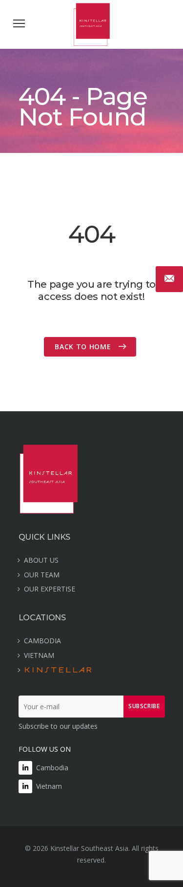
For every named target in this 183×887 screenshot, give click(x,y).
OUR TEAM (42, 574)
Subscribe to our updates (58, 726)
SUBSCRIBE (144, 706)
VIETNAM (39, 655)
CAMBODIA (42, 640)
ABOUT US (41, 560)
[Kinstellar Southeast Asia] (91, 43)
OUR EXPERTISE (49, 588)
